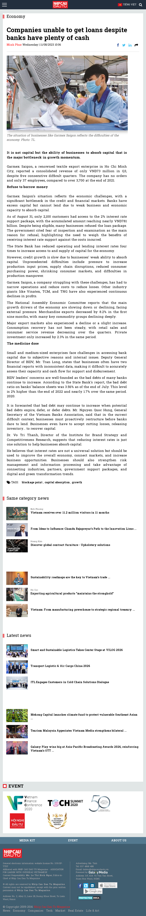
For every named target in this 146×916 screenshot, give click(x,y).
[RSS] (136, 45)
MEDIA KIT (27, 840)
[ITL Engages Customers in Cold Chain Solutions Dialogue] (17, 683)
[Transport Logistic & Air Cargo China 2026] (17, 667)
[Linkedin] (130, 45)
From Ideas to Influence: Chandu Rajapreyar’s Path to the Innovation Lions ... (83, 528)
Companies (35, 910)
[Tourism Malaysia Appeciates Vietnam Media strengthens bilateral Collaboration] (17, 731)
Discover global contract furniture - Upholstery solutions (70, 545)
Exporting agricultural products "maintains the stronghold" (72, 593)
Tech (49, 910)
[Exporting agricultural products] (17, 594)
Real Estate (75, 910)
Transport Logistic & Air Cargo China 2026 (60, 666)
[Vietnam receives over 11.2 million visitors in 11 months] (17, 513)
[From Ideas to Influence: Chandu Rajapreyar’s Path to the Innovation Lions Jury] (17, 529)
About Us (118, 840)
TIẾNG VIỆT (131, 4)
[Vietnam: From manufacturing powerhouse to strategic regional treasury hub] (17, 610)
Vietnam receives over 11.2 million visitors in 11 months (70, 512)
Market (60, 910)
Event (16, 786)
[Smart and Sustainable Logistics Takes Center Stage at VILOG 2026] (17, 651)
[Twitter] (124, 45)
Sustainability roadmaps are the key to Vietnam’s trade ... (70, 577)
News (6, 910)
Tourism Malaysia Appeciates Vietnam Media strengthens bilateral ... (79, 730)
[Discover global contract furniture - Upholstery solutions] (17, 546)
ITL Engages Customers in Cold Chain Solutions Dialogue (70, 682)
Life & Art (92, 910)
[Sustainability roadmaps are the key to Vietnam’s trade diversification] (17, 578)
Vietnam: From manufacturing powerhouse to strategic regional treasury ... (83, 609)
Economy (19, 910)
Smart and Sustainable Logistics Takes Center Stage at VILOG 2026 (77, 650)
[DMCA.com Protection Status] (89, 897)
